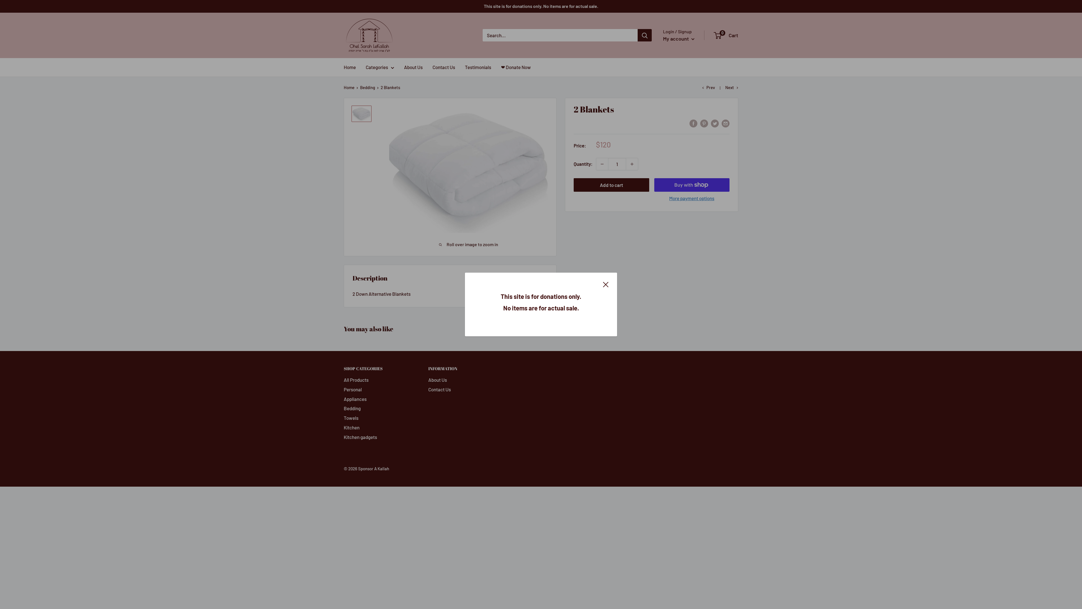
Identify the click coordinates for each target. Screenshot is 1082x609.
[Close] (606, 283)
